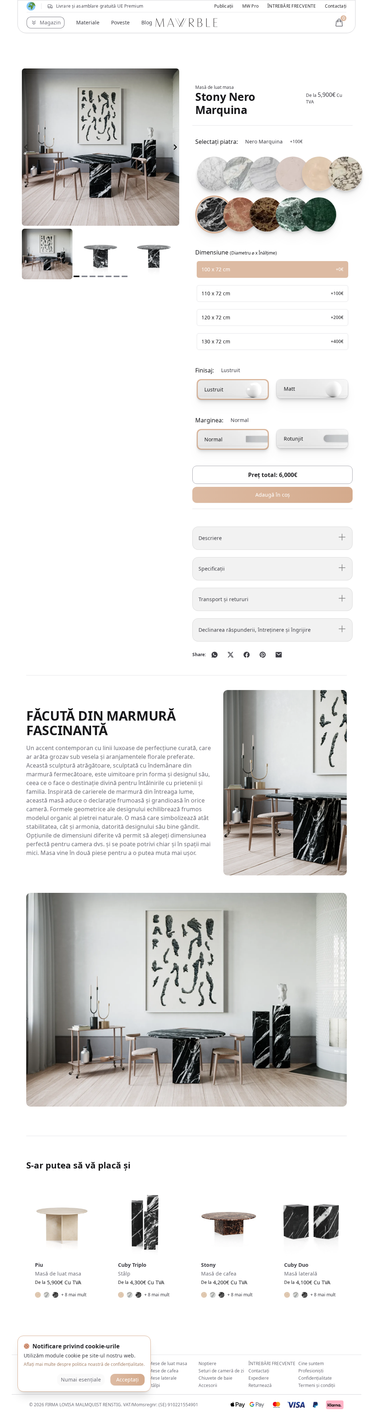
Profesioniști (310, 1371)
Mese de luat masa (168, 1363)
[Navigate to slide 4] (100, 276)
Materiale (87, 22)
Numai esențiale (81, 1379)
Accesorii (208, 1385)
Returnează (260, 1385)
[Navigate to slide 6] (116, 276)
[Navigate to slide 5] (108, 276)
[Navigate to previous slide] (25, 147)
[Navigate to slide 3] (92, 276)
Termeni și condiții (316, 1385)
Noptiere (207, 1363)
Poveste (120, 22)
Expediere (258, 1378)
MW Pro (250, 6)
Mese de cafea (163, 1371)
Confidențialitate (315, 1378)
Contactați (335, 6)
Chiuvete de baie (215, 1378)
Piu (39, 1264)
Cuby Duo (296, 1264)
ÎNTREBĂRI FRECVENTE (291, 6)
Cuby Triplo (132, 1264)
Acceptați (127, 1379)
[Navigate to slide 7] (124, 276)
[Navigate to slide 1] (76, 276)
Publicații (223, 6)
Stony (208, 1264)
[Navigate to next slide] (175, 147)
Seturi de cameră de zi (221, 1371)
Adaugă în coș (272, 494)
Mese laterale (163, 1378)
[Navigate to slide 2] (84, 276)
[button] (45, 22)
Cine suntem (311, 1363)
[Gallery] (100, 147)
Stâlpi (154, 1385)
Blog (146, 22)
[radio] (207, 174)
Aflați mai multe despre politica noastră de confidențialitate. (84, 1364)
